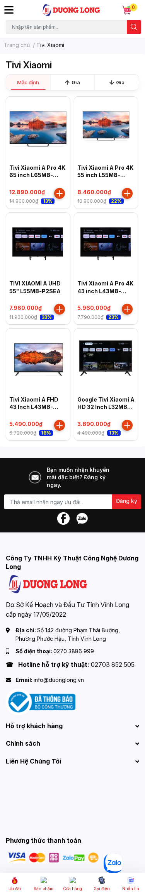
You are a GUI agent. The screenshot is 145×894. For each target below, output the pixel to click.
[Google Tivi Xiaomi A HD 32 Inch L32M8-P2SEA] (106, 361)
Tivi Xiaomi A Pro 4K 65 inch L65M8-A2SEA (37, 175)
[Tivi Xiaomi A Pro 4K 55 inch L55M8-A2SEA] (106, 129)
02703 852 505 (113, 664)
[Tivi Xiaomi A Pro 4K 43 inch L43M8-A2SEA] (106, 245)
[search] (134, 27)
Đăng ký (126, 500)
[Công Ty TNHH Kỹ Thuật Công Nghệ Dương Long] (71, 10)
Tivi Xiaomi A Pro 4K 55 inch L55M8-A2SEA (105, 175)
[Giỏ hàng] (126, 10)
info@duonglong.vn (59, 680)
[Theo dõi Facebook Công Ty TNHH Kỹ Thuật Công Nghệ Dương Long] (63, 518)
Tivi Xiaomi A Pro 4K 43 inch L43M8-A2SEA (105, 291)
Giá (76, 82)
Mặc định (28, 82)
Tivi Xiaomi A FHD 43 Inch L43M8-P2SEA (33, 407)
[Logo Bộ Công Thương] (40, 701)
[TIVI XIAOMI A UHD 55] (38, 245)
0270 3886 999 (73, 651)
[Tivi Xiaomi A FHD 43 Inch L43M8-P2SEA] (38, 361)
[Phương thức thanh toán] (53, 857)
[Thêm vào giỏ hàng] (59, 193)
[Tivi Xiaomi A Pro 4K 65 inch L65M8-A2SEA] (38, 129)
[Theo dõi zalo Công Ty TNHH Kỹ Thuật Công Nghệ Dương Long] (82, 518)
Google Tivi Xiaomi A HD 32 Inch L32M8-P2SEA (106, 407)
